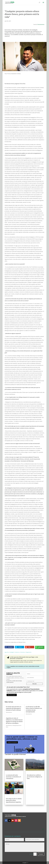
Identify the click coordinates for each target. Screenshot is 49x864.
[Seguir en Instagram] (16, 820)
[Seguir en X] (9, 820)
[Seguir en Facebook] (6, 820)
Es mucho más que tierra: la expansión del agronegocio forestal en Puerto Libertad (13, 708)
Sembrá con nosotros (12, 742)
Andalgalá (12, 652)
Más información (12, 695)
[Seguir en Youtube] (12, 820)
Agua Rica (7, 652)
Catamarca (17, 652)
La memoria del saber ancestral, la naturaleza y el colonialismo (13, 776)
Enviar (41, 854)
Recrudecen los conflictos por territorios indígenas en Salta (34, 776)
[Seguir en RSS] (19, 820)
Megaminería (28, 652)
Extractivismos (40, 24)
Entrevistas (22, 652)
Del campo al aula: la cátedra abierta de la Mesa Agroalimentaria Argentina (14, 800)
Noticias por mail (31, 681)
